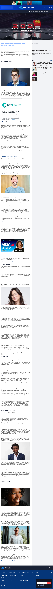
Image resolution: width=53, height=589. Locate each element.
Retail (13, 45)
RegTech (9, 45)
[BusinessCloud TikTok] (47, 7)
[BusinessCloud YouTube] (51, 7)
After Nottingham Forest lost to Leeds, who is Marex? (41, 56)
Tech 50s (25, 12)
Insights (32, 11)
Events (36, 11)
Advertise (46, 11)
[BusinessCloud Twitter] (46, 7)
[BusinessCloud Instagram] (49, 7)
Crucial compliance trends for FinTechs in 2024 (9, 156)
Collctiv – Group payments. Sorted (7, 261)
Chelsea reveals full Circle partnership (39, 48)
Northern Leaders (20, 12)
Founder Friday (14, 12)
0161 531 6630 (21, 577)
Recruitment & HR (4, 45)
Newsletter (41, 11)
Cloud (2, 221)
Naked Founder (12, 572)
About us (50, 12)
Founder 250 (3, 12)
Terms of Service (41, 585)
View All (50, 43)
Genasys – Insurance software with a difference (9, 560)
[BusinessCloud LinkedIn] (44, 7)
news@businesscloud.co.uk (24, 580)
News (29, 11)
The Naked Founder (8, 12)
